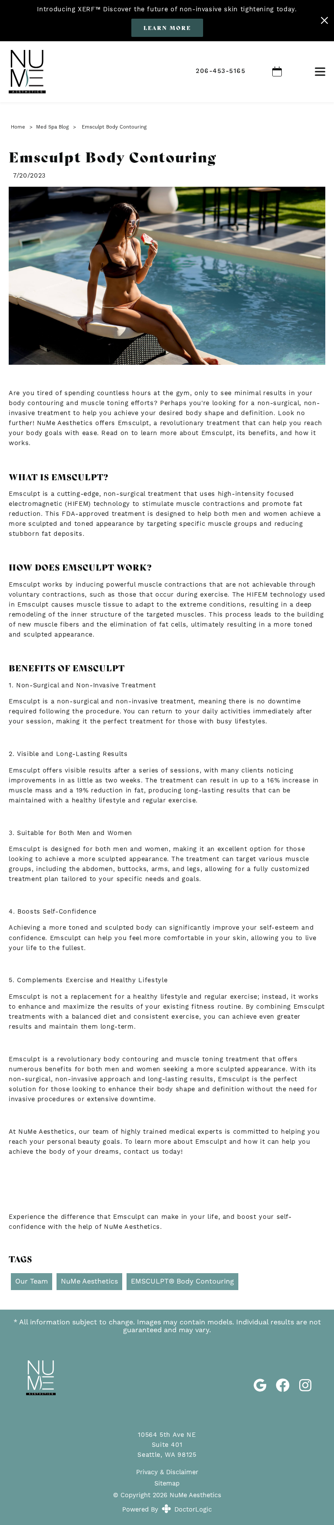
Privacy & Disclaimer (167, 1472)
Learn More (167, 27)
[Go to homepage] (91, 72)
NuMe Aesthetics (89, 1281)
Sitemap (167, 1483)
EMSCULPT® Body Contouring (182, 1281)
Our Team (31, 1281)
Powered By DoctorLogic (167, 1509)
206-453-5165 (220, 71)
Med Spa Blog (52, 127)
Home (18, 127)
